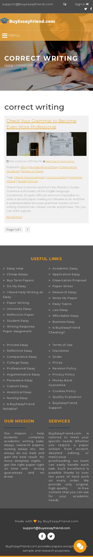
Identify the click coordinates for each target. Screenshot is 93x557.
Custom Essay (17, 386)
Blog (24, 167)
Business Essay (64, 321)
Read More (14, 217)
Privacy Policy (64, 374)
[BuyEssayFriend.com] (28, 21)
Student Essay (18, 320)
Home (8, 65)
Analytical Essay (19, 392)
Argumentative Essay (23, 374)
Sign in (80, 4)
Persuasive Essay (20, 380)
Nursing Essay (17, 398)
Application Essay (66, 274)
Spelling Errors (28, 181)
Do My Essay (16, 286)
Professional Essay (21, 368)
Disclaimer (61, 350)
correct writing (56, 177)
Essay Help (15, 268)
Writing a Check (32, 171)
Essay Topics (62, 303)
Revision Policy (64, 368)
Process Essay (17, 345)
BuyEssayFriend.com (61, 521)
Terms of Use (63, 345)
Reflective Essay (19, 350)
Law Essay (60, 310)
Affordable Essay (66, 315)
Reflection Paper (20, 314)
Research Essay (65, 292)
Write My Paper (65, 298)
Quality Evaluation (67, 397)
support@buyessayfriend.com (27, 4)
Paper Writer (63, 286)
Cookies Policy (64, 391)
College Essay (18, 362)
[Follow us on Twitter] (85, 9)
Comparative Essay (22, 356)
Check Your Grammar (29, 177)
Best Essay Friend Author (60, 161)
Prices (57, 362)
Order (57, 356)
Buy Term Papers (20, 280)
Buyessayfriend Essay (43, 167)
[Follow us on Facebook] (91, 9)
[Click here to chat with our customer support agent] (64, 4)
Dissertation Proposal (70, 280)
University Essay (19, 308)
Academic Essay (65, 268)
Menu (13, 35)
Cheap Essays (17, 274)
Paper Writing (18, 302)
